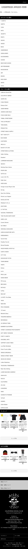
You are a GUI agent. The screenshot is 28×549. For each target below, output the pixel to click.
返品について (8, 544)
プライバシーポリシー (7, 546)
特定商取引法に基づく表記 (17, 544)
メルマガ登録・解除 (15, 546)
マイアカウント (4, 535)
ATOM (24, 546)
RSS (21, 546)
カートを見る (17, 535)
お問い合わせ (3, 538)
